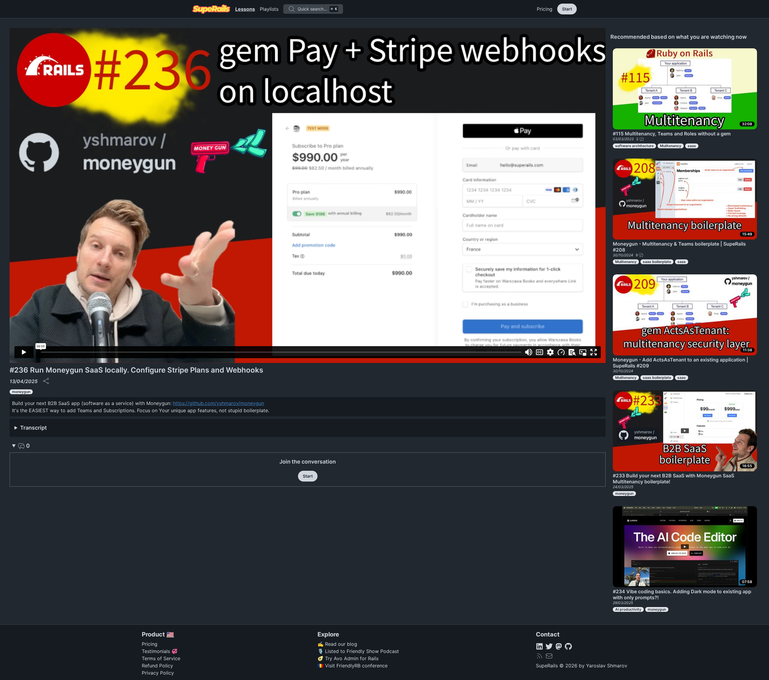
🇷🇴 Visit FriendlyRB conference (353, 666)
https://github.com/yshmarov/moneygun (218, 403)
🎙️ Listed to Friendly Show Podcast (358, 651)
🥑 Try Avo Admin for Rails (348, 658)
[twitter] (549, 646)
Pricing (544, 9)
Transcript (33, 428)
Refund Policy (157, 666)
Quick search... (317, 8)
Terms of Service (161, 658)
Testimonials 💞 (160, 651)
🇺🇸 (170, 634)
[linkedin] (539, 646)
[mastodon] (558, 646)
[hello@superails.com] (549, 656)
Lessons (245, 9)
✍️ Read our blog (337, 644)
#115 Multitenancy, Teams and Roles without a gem (672, 134)
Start (567, 8)
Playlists (269, 9)
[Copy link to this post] (46, 381)
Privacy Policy (158, 673)
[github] (568, 646)
